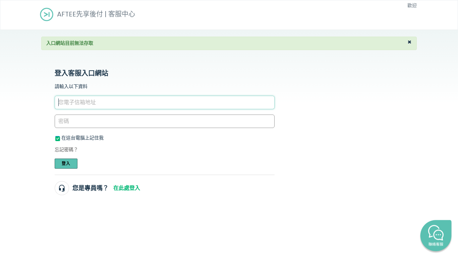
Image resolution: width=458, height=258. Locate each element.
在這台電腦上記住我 (82, 137)
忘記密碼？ (66, 149)
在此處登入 (126, 188)
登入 (66, 163)
